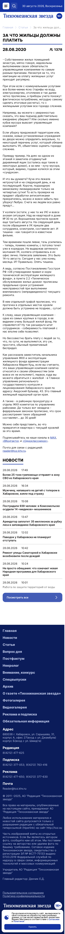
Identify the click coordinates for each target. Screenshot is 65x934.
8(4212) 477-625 (13, 752)
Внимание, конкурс (19, 673)
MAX (53, 437)
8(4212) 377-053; (14, 764)
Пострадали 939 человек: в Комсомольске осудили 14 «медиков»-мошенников (31, 507)
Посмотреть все (34, 598)
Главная (8, 27)
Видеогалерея (15, 707)
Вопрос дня (12, 652)
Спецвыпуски (14, 679)
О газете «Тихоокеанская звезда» (32, 693)
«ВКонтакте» (11, 441)
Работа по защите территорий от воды (29, 587)
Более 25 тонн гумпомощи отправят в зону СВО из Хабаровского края (31, 476)
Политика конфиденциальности (24, 896)
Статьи (23, 27)
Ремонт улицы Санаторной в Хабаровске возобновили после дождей (30, 554)
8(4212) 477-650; (14, 776)
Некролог (11, 666)
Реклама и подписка (20, 714)
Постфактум (13, 659)
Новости (10, 638)
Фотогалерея (14, 700)
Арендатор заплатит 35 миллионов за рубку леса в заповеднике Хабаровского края (32, 523)
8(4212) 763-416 (36, 764)
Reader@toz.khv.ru (14, 788)
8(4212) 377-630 (37, 776)
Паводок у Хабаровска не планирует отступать (27, 538)
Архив (8, 686)
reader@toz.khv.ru (14, 450)
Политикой (18, 921)
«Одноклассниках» (35, 441)
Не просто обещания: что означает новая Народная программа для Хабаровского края (30, 572)
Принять (32, 927)
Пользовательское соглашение (23, 892)
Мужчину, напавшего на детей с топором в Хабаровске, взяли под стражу (31, 492)
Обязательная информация (26, 721)
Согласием (53, 919)
